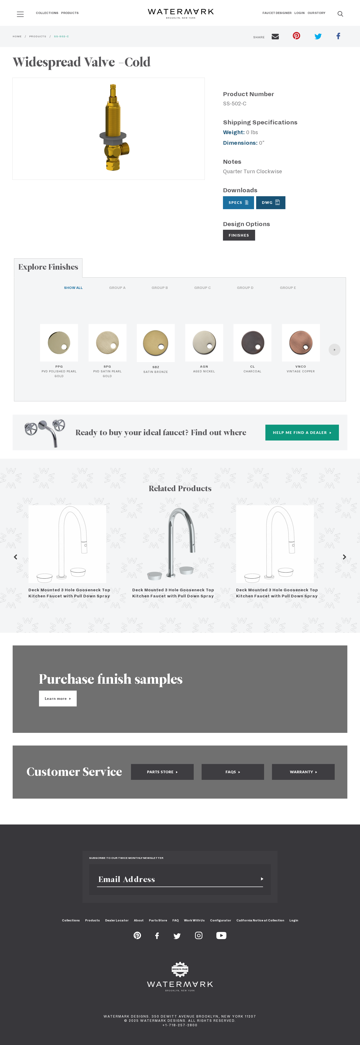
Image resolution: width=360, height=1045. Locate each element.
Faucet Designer (276, 13)
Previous (15, 557)
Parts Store (158, 920)
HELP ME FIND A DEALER (300, 432)
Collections (47, 13)
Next (344, 557)
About (139, 920)
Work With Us (194, 920)
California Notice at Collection (260, 920)
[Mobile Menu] (20, 14)
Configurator (220, 920)
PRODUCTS (37, 36)
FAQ (175, 920)
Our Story (316, 13)
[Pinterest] (137, 937)
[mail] (275, 37)
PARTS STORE (161, 772)
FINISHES (239, 235)
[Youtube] (221, 937)
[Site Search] (340, 14)
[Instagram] (198, 937)
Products (70, 13)
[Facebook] (157, 937)
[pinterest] (296, 36)
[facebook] (338, 37)
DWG (267, 202)
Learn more (56, 698)
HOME (17, 36)
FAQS (231, 772)
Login (299, 13)
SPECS (235, 202)
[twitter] (318, 37)
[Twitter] (177, 937)
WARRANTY (302, 772)
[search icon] (15, 12)
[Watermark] (181, 14)
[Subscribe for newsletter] (260, 879)
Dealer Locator (117, 920)
